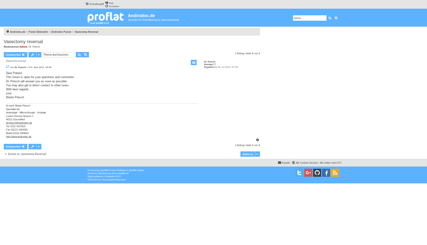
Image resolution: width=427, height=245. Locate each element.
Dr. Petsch (34, 46)
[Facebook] (326, 173)
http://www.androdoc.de (18, 136)
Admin (23, 46)
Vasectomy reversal (23, 41)
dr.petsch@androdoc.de (19, 122)
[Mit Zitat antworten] (194, 62)
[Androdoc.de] (106, 18)
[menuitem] (109, 2)
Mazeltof (111, 176)
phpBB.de (123, 173)
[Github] (317, 173)
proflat (96, 176)
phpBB (104, 170)
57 (215, 64)
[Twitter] (299, 173)
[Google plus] (308, 173)
